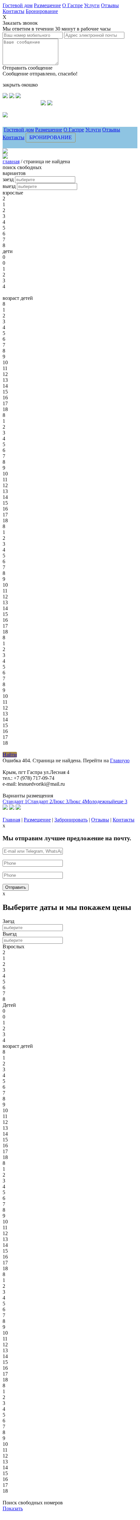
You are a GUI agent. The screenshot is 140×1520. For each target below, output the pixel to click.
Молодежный (100, 801)
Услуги (92, 5)
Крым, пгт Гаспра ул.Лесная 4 (32, 108)
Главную (120, 760)
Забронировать (71, 819)
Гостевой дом (18, 5)
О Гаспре (72, 5)
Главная (11, 819)
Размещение (47, 5)
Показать (13, 1508)
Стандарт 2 (39, 801)
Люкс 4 (76, 801)
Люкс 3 (60, 801)
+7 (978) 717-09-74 (22, 103)
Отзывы (110, 5)
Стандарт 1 (15, 801)
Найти (10, 754)
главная (11, 161)
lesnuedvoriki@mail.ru (24, 118)
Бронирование (42, 11)
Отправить (15, 887)
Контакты (13, 11)
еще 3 (121, 801)
